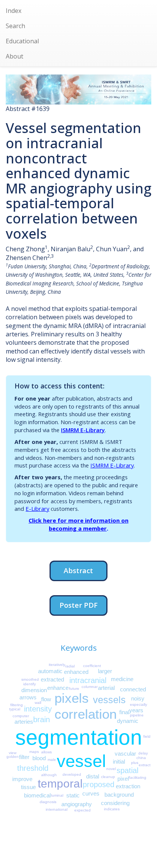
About (14, 56)
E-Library (37, 508)
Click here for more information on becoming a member (78, 524)
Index (13, 10)
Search (15, 26)
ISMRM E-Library (83, 430)
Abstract (78, 570)
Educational (22, 41)
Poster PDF (78, 605)
